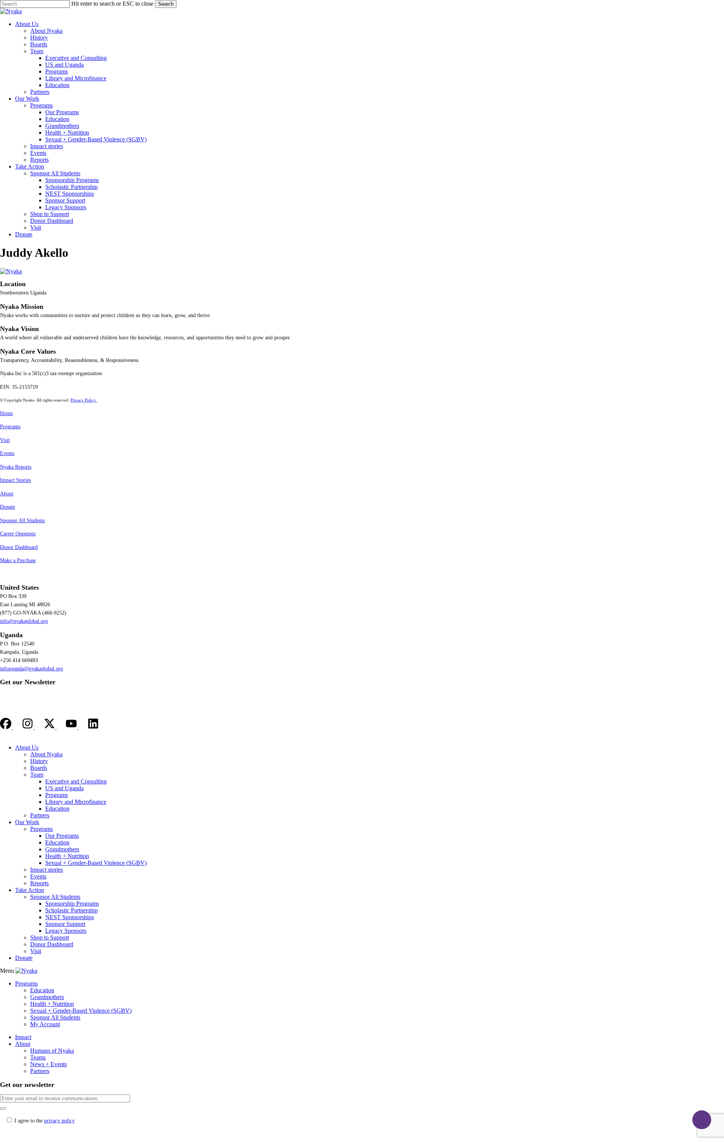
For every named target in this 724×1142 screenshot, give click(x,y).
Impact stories (46, 869)
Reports (39, 883)
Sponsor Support (65, 924)
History (39, 761)
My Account (45, 1024)
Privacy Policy (84, 400)
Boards (38, 768)
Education (57, 808)
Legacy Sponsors (65, 930)
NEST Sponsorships (69, 917)
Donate (7, 507)
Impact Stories (15, 480)
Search (165, 4)
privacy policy (59, 1121)
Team (36, 774)
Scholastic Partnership (71, 910)
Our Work (27, 822)
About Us (26, 747)
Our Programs (62, 835)
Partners (39, 815)
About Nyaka (46, 754)
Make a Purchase (18, 560)
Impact (23, 1037)
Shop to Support (49, 937)
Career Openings (17, 534)
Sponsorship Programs (72, 903)
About (6, 494)
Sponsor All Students (22, 520)
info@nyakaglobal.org (24, 621)
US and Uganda (64, 788)
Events (7, 453)
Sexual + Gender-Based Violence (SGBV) (96, 863)
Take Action (29, 890)
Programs (10, 426)
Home (6, 413)
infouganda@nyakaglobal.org (31, 668)
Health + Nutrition (67, 856)
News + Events (48, 1064)
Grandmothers (62, 849)
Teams (38, 1057)
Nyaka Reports (15, 467)
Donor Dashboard (19, 547)
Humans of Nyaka (52, 1050)
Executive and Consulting (76, 781)
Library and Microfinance (75, 802)
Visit (5, 440)
